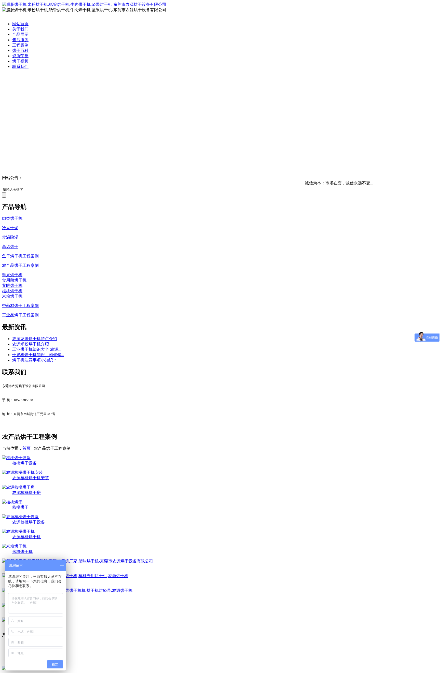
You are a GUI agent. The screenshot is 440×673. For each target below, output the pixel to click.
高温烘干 (10, 246)
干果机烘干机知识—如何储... (38, 355)
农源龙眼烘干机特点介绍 (34, 338)
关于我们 (20, 29)
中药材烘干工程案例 (20, 305)
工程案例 (20, 45)
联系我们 (20, 66)
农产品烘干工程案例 (20, 265)
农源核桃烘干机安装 (30, 478)
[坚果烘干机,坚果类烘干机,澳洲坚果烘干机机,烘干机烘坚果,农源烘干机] (67, 590)
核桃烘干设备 (24, 463)
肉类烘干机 (12, 218)
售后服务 (20, 40)
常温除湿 (10, 237)
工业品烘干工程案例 (20, 315)
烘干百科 (20, 50)
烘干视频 (20, 61)
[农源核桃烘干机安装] (22, 472)
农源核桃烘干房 (26, 492)
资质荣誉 (20, 56)
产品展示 (20, 34)
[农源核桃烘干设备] (20, 517)
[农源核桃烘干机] (18, 531)
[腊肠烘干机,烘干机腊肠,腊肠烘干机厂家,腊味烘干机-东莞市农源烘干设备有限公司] (77, 561)
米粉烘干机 (12, 296)
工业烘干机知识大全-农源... (36, 349)
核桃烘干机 (12, 291)
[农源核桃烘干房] (18, 487)
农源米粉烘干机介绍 (30, 344)
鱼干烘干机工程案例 (20, 256)
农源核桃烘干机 (26, 537)
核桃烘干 (20, 507)
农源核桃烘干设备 (28, 522)
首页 (26, 448)
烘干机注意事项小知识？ (34, 360)
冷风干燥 (10, 228)
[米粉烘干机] (14, 546)
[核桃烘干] (12, 502)
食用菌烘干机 (14, 280)
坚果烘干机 (12, 275)
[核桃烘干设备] (16, 458)
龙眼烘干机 (12, 285)
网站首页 (20, 24)
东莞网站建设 (70, 649)
